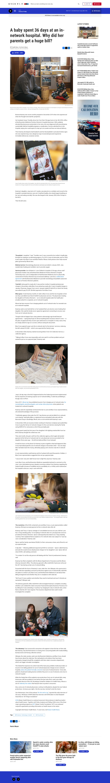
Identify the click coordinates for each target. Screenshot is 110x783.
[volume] (15, 11)
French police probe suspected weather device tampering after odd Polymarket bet (20, 757)
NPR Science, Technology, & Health (23, 715)
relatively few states (25, 683)
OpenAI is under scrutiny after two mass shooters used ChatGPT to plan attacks (43, 744)
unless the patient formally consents (31, 670)
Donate (97, 4)
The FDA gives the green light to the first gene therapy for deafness (65, 757)
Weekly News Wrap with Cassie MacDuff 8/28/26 (85, 53)
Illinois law (26, 402)
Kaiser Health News (54, 710)
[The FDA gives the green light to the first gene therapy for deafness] (66, 747)
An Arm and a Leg (43, 692)
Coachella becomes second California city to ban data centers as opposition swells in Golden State (87, 45)
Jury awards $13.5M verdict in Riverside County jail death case (86, 83)
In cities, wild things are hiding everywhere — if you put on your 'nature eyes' (89, 744)
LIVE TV (87, 4)
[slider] (17, 11)
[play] (10, 11)
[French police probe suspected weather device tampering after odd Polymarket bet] (20, 747)
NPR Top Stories (39, 715)
